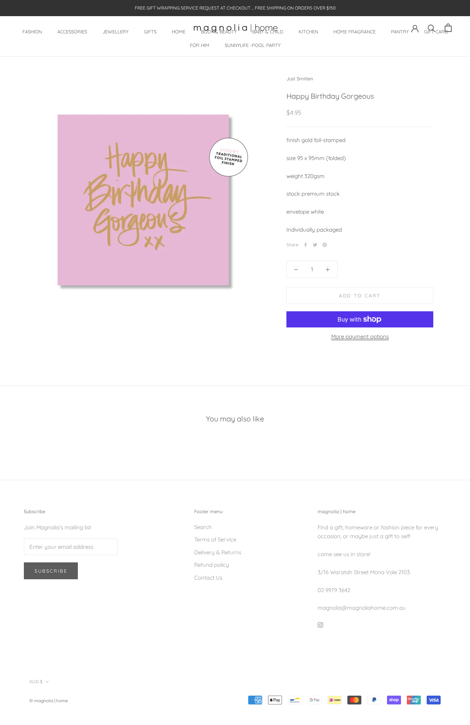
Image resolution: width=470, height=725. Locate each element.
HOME (178, 32)
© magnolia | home (48, 700)
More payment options (360, 336)
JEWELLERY (115, 32)
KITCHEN (308, 32)
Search (203, 526)
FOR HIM (199, 45)
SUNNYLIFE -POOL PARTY (253, 45)
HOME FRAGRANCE (354, 32)
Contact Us (208, 577)
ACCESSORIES (72, 32)
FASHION (32, 32)
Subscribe (51, 571)
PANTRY (400, 32)
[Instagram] (320, 624)
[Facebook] (305, 245)
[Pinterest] (324, 245)
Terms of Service (215, 539)
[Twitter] (315, 245)
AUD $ (36, 681)
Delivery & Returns (217, 552)
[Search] (431, 28)
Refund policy (211, 564)
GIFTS (150, 32)
